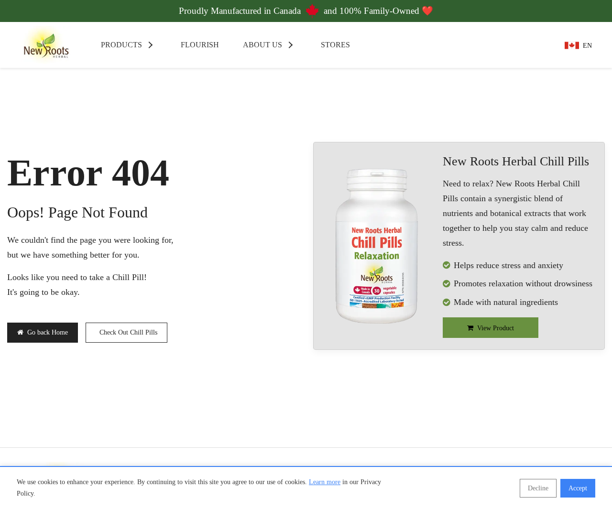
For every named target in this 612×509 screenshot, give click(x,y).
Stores (334, 45)
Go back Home (47, 332)
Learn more (324, 482)
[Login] (541, 45)
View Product (495, 328)
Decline (538, 488)
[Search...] (512, 45)
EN (587, 45)
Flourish (199, 45)
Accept (577, 488)
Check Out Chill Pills (128, 332)
